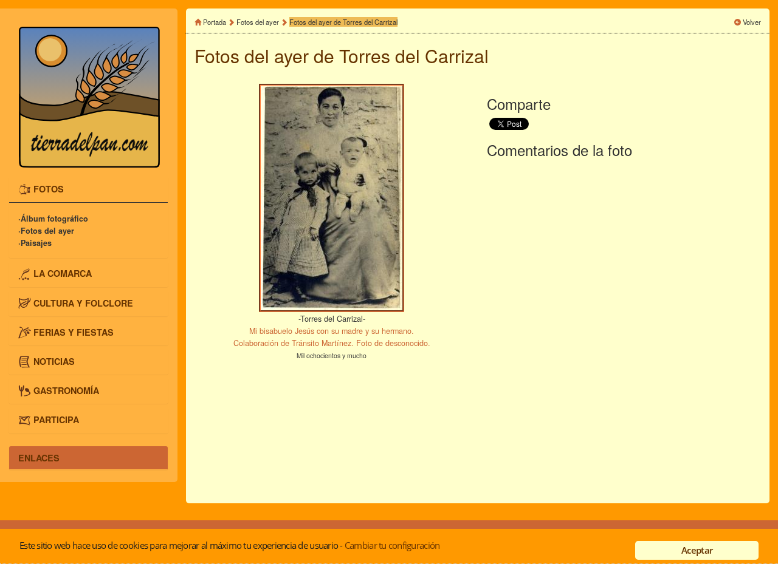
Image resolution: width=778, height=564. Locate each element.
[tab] (88, 189)
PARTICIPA (56, 419)
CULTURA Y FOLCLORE (83, 302)
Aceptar (696, 550)
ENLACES (39, 458)
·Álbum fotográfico (53, 218)
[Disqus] (624, 328)
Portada (214, 22)
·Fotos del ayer (46, 230)
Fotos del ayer (258, 22)
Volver (752, 22)
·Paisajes (35, 242)
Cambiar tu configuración (392, 545)
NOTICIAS (54, 361)
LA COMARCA (62, 273)
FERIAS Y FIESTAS (73, 331)
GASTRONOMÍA (66, 390)
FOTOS (48, 189)
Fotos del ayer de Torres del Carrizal (343, 22)
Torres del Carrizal (414, 55)
